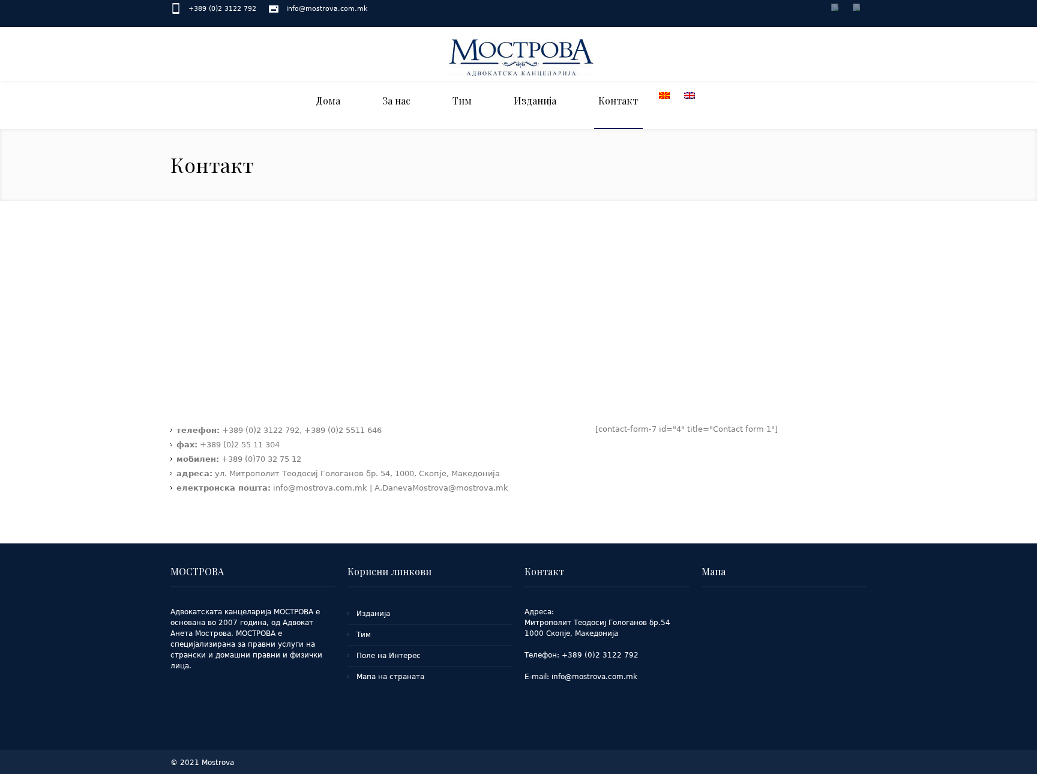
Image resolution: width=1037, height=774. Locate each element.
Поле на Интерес (388, 656)
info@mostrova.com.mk (326, 9)
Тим (363, 634)
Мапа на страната (390, 677)
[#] (835, 9)
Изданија (373, 613)
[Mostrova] (521, 56)
